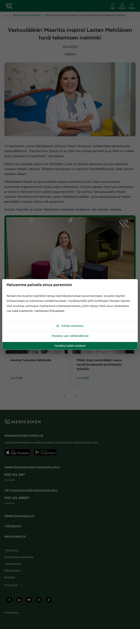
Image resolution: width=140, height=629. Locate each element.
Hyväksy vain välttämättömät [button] (70, 335)
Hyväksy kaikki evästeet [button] (70, 345)
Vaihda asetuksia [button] (72, 325)
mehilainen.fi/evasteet (49, 311)
